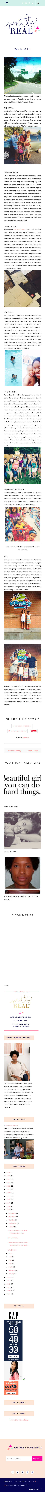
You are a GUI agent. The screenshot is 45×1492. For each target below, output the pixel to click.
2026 (8, 1172)
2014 (8, 1277)
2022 (8, 1186)
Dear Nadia (10, 852)
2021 (8, 1189)
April (10, 1263)
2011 (8, 1287)
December (12, 1213)
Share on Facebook (23, 726)
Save (34, 731)
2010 (8, 1291)
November (12, 1217)
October (12, 1220)
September (13, 1223)
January (11, 1274)
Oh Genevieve (13, 1238)
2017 (8, 1203)
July (10, 1253)
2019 (8, 1196)
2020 (8, 1193)
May (10, 1260)
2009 (8, 1294)
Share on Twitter (19, 731)
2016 (8, 1206)
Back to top (34, 1489)
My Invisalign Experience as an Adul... (21, 898)
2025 (8, 1176)
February (12, 1270)
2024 (8, 1179)
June (10, 1257)
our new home (19, 229)
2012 (8, 1284)
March (11, 1267)
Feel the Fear (11, 807)
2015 (8, 1210)
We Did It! (12, 1250)
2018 (8, 1199)
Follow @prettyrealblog (18, 1420)
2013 (8, 1280)
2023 (8, 1183)
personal (25, 737)
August (11, 1227)
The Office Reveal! (11, 1125)
